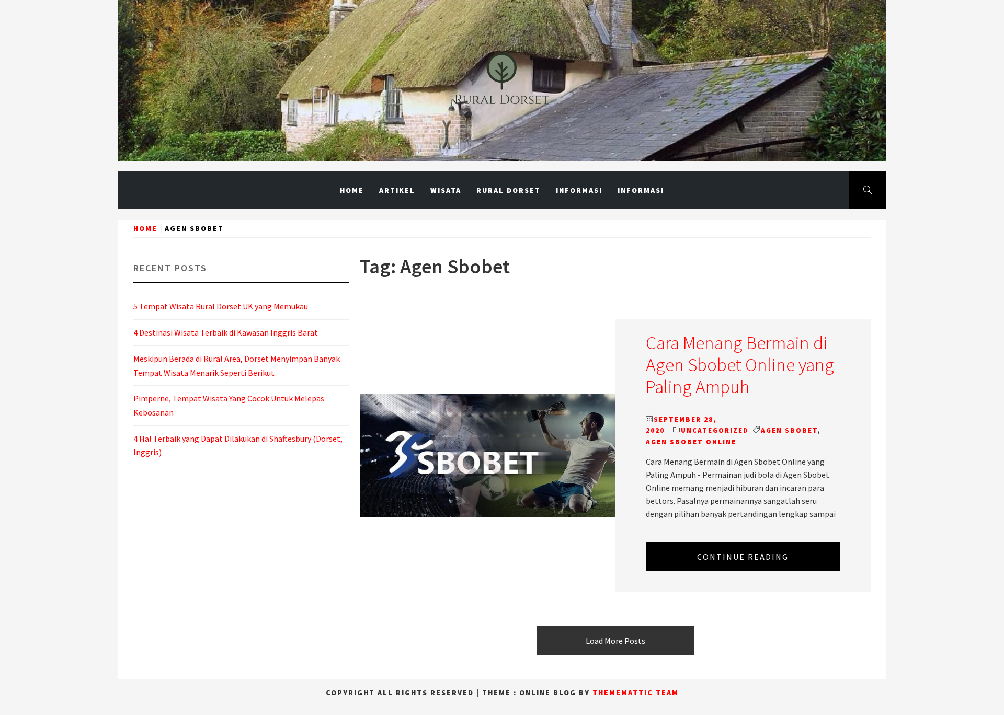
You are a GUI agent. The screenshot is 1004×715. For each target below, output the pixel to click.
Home (352, 190)
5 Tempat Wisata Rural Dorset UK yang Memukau (220, 306)
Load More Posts (615, 641)
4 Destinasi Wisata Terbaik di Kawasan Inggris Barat (225, 332)
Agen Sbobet (789, 430)
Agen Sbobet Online (691, 441)
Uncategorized (715, 430)
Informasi (579, 190)
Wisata (445, 190)
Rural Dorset (508, 190)
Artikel (397, 190)
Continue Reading (743, 556)
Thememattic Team (635, 692)
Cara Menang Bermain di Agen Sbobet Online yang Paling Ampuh (740, 364)
